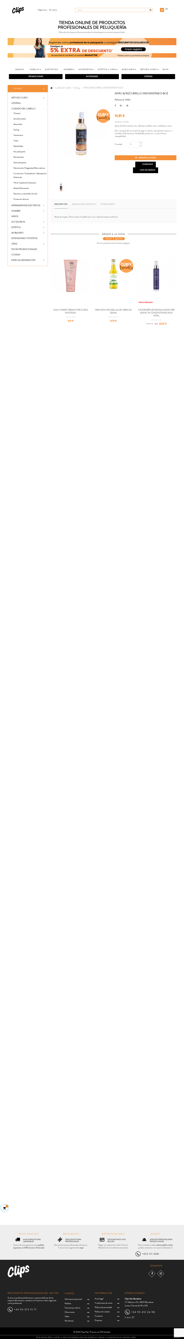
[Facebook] (151, 1273)
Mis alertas (69, 1320)
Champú (17, 113)
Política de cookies (102, 1311)
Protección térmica (21, 199)
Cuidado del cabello (23, 108)
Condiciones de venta (103, 1303)
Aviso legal (99, 1298)
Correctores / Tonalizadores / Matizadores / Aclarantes (30, 175)
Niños (14, 216)
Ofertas (16, 103)
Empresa (98, 1320)
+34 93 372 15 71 (25, 1309)
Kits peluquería (19, 151)
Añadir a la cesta (147, 157)
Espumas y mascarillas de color (26, 193)
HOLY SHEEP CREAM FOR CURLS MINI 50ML (70, 311)
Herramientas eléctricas (25, 205)
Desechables (18, 146)
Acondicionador (20, 118)
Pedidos (68, 1303)
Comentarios (107, 204)
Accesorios (18, 221)
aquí (82, 1247)
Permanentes (19, 157)
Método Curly (19, 97)
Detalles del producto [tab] (84, 204)
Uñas (14, 243)
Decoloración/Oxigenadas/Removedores (29, 168)
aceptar (177, 1337)
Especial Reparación (23, 260)
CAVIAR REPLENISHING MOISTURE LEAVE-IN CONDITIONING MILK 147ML (156, 312)
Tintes (16, 140)
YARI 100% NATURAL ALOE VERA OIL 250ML (113, 311)
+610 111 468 (150, 1254)
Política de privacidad (103, 1307)
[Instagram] (160, 1273)
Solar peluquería (20, 162)
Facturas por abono (72, 1307)
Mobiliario (17, 232)
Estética (16, 227)
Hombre (16, 210)
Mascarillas (18, 124)
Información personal (73, 1299)
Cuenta (69, 1293)
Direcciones (70, 1312)
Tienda (18, 88)
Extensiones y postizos (24, 238)
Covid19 (15, 254)
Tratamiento (18, 135)
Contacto (99, 1316)
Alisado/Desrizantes (21, 188)
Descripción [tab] (61, 204)
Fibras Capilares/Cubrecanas (25, 182)
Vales (67, 1316)
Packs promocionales (24, 249)
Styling (16, 129)
